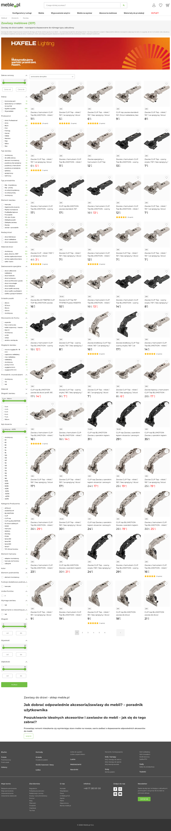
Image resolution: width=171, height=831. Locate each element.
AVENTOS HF (16, 511)
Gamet (16, 133)
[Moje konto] (154, 5)
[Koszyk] (168, 5)
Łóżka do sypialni (76, 752)
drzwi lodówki (16, 275)
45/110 (16, 499)
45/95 (16, 488)
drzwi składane (16, 286)
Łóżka (38, 770)
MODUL (16, 531)
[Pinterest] (115, 794)
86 (16, 445)
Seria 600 (16, 544)
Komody (39, 752)
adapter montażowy (16, 558)
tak (16, 384)
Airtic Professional (16, 120)
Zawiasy (16, 534)
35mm (16, 308)
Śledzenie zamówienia (9, 788)
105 (16, 458)
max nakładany (16, 357)
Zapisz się (144, 799)
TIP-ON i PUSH (16, 217)
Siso (16, 146)
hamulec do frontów (16, 561)
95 (16, 453)
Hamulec (16, 204)
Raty (31, 801)
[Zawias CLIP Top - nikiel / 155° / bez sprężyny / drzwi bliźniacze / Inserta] (71, 504)
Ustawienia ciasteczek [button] (9, 796)
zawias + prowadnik (16, 227)
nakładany (16, 359)
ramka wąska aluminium (16, 256)
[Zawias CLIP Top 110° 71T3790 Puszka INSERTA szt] (71, 281)
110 (16, 463)
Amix (16, 123)
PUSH (16, 536)
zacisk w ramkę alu (16, 340)
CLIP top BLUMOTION (16, 521)
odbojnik (16, 563)
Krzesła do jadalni (42, 760)
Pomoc (32, 798)
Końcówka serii (16, 101)
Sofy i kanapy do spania (113, 762)
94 (16, 450)
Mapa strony (64, 803)
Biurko (4, 752)
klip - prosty (16, 187)
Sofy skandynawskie (112, 764)
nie (16, 382)
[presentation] (4, 53)
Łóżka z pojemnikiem (77, 754)
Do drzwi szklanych (16, 523)
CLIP (16, 516)
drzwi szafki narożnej (16, 288)
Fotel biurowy (6, 760)
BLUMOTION (16, 513)
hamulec (16, 586)
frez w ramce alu (16, 325)
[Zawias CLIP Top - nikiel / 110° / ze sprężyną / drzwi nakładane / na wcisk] (43, 141)
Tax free (32, 810)
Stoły (107, 769)
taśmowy (16, 176)
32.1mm (16, 305)
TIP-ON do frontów (16, 549)
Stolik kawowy (144, 757)
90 (16, 447)
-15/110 (16, 491)
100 (16, 455)
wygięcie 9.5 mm (16, 370)
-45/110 (16, 496)
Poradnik (32, 805)
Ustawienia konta (7, 793)
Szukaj (123, 5)
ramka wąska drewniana (16, 259)
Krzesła (39, 757)
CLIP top (16, 518)
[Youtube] (120, 794)
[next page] (120, 632)
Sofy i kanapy (110, 757)
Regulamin (33, 788)
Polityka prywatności (36, 791)
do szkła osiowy (16, 158)
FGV (16, 128)
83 (16, 442)
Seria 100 (16, 541)
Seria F (16, 546)
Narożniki (74, 769)
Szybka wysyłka (16, 108)
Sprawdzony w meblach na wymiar (16, 105)
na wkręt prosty (16, 193)
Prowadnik (16, 215)
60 (16, 440)
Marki (62, 801)
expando (16, 322)
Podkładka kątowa (16, 212)
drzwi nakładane (16, 239)
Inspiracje (32, 808)
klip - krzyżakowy (16, 185)
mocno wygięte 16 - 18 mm (16, 351)
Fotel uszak (5, 762)
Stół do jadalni (110, 772)
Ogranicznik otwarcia (16, 207)
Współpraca (64, 791)
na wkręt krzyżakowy (16, 190)
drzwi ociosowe (16, 278)
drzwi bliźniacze (16, 237)
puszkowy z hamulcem (16, 165)
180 (16, 478)
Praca (62, 793)
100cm (16, 419)
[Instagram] (120, 789)
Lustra (72, 759)
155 (16, 473)
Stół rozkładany (144, 752)
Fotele (4, 757)
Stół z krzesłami (144, 754)
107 (16, 460)
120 (16, 465)
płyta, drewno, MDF (16, 254)
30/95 (16, 486)
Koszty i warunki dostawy (38, 796)
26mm (16, 303)
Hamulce (16, 528)
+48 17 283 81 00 (92, 788)
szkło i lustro (16, 261)
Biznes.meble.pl (65, 805)
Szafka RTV (143, 759)
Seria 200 (16, 539)
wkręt (16, 338)
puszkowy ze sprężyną (16, 168)
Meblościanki (75, 764)
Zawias (16, 225)
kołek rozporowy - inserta (16, 327)
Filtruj (14, 685)
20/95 (16, 483)
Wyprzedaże (16, 111)
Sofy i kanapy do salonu (113, 759)
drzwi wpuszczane (16, 242)
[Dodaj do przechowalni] (52, 84)
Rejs (16, 141)
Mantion (16, 138)
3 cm (16, 406)
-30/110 (16, 494)
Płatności (32, 803)
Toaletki (142, 772)
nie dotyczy (16, 155)
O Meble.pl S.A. (65, 796)
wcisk (16, 335)
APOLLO (16, 508)
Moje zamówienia (7, 791)
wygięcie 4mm (16, 367)
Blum (16, 125)
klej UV (16, 330)
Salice (16, 143)
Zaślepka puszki (16, 220)
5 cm (16, 412)
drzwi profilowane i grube (16, 281)
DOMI (16, 526)
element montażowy (16, 160)
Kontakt (63, 788)
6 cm (16, 414)
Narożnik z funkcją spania (114, 752)
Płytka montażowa (16, 209)
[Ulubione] (160, 5)
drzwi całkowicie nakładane (16, 272)
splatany (16, 170)
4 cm (16, 409)
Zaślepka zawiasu (16, 222)
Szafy (141, 764)
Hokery (4, 767)
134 (16, 470)
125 (16, 468)
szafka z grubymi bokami (16, 293)
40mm (16, 310)
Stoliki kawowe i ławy (45, 765)
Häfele (16, 136)
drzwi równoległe (16, 283)
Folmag (16, 131)
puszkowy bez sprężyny (16, 163)
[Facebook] (115, 789)
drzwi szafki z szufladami (16, 291)
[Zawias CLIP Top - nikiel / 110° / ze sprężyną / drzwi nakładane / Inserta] (157, 94)
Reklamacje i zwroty (36, 793)
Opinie (62, 798)
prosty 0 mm (16, 365)
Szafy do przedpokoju (146, 767)
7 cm (16, 417)
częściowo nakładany (16, 354)
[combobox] (52, 76)
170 (16, 476)
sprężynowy (16, 173)
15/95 (16, 481)
